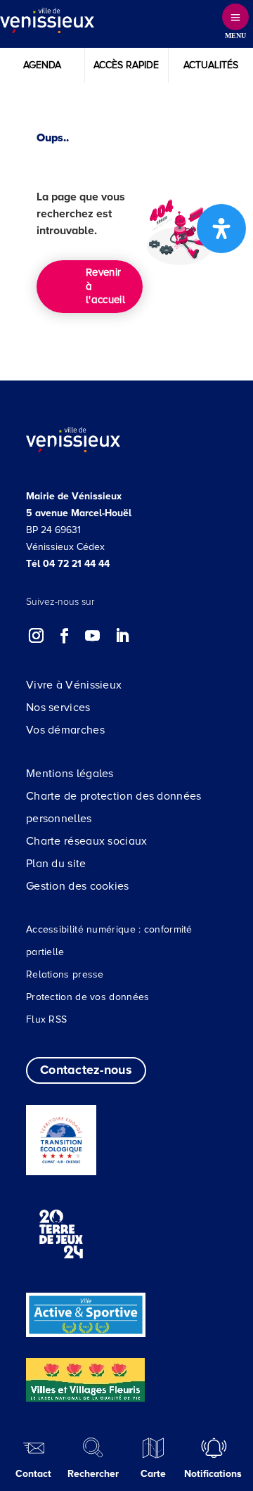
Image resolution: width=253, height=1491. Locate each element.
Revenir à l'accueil (105, 286)
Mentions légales (70, 774)
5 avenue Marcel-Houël (78, 513)
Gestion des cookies (77, 886)
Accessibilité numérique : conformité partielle (109, 940)
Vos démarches (65, 730)
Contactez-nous (86, 1069)
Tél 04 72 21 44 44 (68, 564)
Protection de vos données (88, 997)
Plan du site (56, 864)
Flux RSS (46, 1019)
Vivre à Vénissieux (74, 685)
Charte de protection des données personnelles (114, 807)
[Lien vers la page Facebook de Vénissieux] (64, 636)
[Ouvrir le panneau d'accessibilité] (221, 228)
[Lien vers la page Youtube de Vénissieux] (93, 636)
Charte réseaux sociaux (87, 841)
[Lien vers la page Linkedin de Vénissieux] (121, 636)
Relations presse (65, 974)
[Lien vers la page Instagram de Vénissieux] (36, 636)
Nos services (58, 707)
